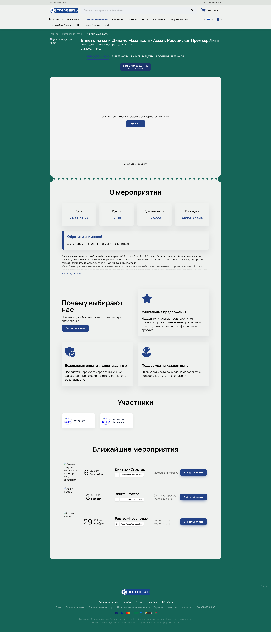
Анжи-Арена (87, 44)
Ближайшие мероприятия (170, 56)
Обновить (135, 123)
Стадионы (118, 19)
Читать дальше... (73, 273)
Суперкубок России (60, 25)
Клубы (145, 19)
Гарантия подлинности (165, 607)
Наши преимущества (142, 56)
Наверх (263, 585)
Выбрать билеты (75, 328)
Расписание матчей (97, 19)
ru (204, 19)
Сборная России (179, 19)
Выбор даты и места (98, 56)
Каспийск (56, 19)
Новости (132, 19)
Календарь (73, 19)
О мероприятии (120, 56)
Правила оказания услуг (101, 607)
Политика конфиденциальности (133, 607)
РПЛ (78, 25)
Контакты (186, 607)
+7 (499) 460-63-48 (212, 2)
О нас (58, 607)
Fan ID (107, 25)
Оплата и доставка (75, 607)
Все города (167, 601)
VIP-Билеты (159, 19)
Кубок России (92, 25)
